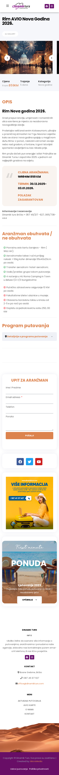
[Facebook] (47, 6)
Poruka (10, 416)
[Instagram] (52, 6)
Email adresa (13, 397)
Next (52, 58)
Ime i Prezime (13, 387)
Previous (7, 58)
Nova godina (45, 85)
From (5, 85)
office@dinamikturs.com (31, 683)
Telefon (10, 407)
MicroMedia (36, 761)
